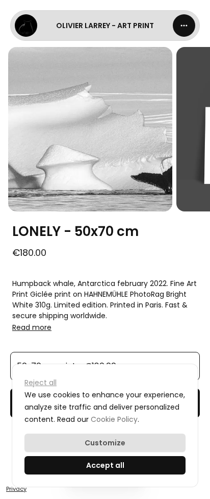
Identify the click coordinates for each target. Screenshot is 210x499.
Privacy (16, 489)
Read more (31, 327)
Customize (105, 443)
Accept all (105, 465)
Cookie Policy (114, 419)
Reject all (40, 382)
